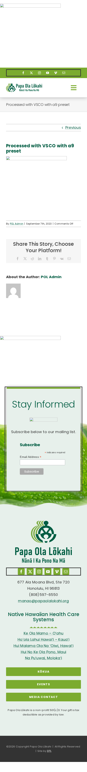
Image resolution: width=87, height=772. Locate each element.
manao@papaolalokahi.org (43, 600)
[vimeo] (56, 73)
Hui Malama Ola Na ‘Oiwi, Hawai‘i (43, 645)
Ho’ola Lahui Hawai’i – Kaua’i (43, 639)
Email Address (30, 457)
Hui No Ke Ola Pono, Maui (43, 651)
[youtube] (48, 73)
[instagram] (39, 73)
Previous (73, 127)
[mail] (64, 73)
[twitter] (31, 73)
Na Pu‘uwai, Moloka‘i (43, 658)
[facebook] (23, 73)
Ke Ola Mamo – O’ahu (43, 633)
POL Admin (16, 223)
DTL (49, 751)
